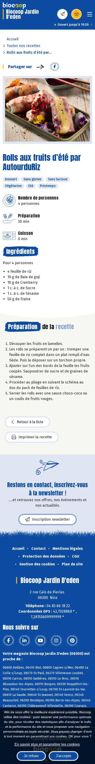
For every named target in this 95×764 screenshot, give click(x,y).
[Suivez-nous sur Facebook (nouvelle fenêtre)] (8, 640)
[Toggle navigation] (89, 16)
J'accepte (63, 756)
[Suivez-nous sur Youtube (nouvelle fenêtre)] (40, 640)
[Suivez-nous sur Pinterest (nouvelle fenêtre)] (72, 640)
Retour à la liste (30, 422)
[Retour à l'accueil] (14, 5)
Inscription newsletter (51, 519)
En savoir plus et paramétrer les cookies (47, 744)
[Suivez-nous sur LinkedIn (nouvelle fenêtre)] (24, 640)
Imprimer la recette (35, 437)
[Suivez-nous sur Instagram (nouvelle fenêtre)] (56, 640)
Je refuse (31, 756)
